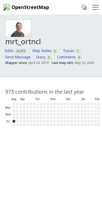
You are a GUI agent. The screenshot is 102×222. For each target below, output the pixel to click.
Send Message (18, 56)
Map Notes (42, 50)
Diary (40, 56)
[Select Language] (84, 7)
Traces (68, 50)
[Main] (95, 7)
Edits (9, 50)
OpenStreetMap (30, 7)
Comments (66, 56)
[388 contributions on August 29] (14, 121)
